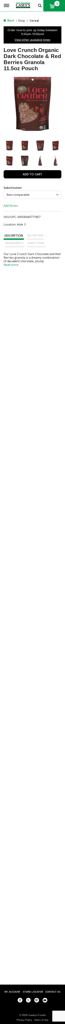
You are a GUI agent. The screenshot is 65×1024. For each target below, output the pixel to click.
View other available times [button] (33, 40)
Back (10, 20)
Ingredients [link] (14, 243)
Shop (21, 21)
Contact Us (52, 992)
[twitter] (28, 1001)
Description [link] (14, 236)
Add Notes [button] (11, 206)
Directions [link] (36, 243)
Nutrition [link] (35, 236)
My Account (12, 992)
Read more (11, 265)
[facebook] (20, 1001)
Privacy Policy (24, 1020)
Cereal (34, 21)
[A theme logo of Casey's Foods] (23, 5)
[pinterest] (36, 1001)
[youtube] (45, 1001)
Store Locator (33, 992)
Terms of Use (41, 1020)
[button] (9, 145)
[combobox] (32, 195)
